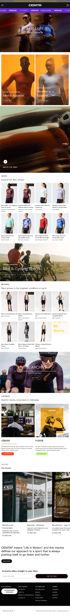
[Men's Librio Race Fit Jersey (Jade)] (9, 223)
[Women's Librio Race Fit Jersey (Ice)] (43, 193)
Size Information (40, 589)
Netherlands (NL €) (8, 611)
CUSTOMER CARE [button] (40, 586)
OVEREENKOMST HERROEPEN (9, 591)
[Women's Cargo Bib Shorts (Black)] (43, 332)
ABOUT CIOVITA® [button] (22, 586)
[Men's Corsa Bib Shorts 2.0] (9, 301)
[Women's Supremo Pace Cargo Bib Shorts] (60, 301)
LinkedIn (54, 592)
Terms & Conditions (41, 600)
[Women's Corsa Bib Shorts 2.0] (43, 301)
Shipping (37, 595)
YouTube (54, 598)
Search (55, 611)
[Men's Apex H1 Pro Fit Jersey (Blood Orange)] (43, 223)
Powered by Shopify (63, 611)
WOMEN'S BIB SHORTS (27, 275)
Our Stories (21, 589)
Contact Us (21, 598)
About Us (21, 592)
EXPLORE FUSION (41, 453)
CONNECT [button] (55, 586)
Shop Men (8, 101)
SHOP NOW (35, 378)
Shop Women (43, 101)
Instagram (55, 589)
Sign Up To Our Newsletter (26, 595)
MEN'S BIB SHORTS (10, 275)
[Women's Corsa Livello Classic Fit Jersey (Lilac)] (60, 193)
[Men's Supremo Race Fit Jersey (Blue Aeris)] (26, 223)
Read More (6, 561)
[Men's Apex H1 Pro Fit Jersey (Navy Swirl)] (60, 223)
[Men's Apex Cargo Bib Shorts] (9, 332)
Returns (37, 592)
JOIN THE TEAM (51, 576)
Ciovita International (42, 611)
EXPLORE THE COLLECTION (35, 37)
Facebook (55, 595)
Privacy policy (39, 598)
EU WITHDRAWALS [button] (6, 586)
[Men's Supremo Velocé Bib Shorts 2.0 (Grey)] (26, 332)
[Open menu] (3, 5)
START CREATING (7, 453)
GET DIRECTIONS (6, 535)
